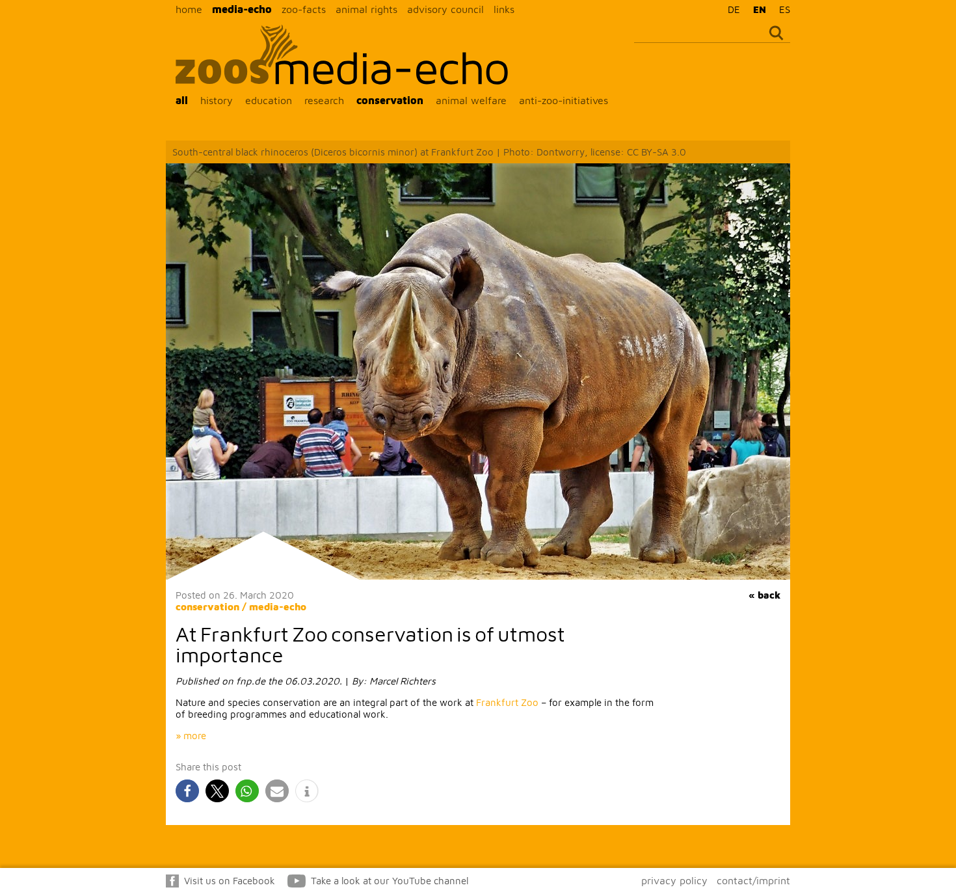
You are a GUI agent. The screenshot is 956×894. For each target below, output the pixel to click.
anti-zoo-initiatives (563, 100)
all (182, 100)
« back (764, 595)
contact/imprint (753, 880)
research (324, 100)
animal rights (366, 9)
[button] (187, 790)
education (268, 100)
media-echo (242, 9)
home (189, 9)
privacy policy (674, 880)
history (216, 100)
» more (191, 735)
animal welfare (471, 100)
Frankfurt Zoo (507, 702)
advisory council (445, 9)
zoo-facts (304, 9)
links (504, 9)
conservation (389, 100)
